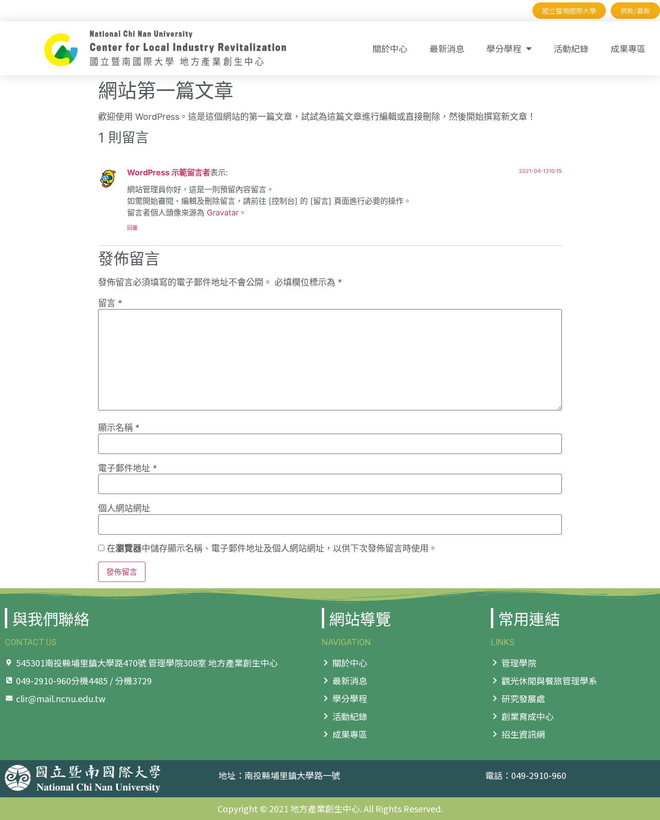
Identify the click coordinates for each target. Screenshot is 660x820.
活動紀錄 (571, 48)
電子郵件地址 (127, 468)
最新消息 (447, 48)
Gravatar (223, 212)
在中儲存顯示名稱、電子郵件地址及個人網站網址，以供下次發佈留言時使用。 (272, 548)
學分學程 (504, 48)
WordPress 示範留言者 (168, 172)
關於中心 (390, 48)
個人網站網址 (124, 508)
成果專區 (628, 48)
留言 (110, 303)
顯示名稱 (119, 428)
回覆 (132, 228)
